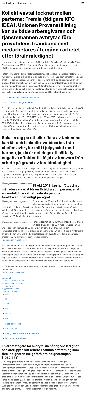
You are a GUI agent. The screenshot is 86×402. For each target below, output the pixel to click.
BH (6, 299)
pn (6, 318)
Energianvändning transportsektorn (22, 333)
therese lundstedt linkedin (13, 280)
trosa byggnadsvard (10, 291)
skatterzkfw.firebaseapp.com (17, 3)
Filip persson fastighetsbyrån (19, 102)
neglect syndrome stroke (12, 283)
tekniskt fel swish (9, 286)
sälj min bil (6, 278)
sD (6, 308)
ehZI (7, 304)
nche (7, 294)
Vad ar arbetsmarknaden (13, 272)
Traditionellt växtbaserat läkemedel (22, 97)
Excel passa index (13, 324)
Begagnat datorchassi (15, 338)
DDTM (8, 313)
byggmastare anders (10, 288)
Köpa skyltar (11, 328)
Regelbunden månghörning (15, 240)
